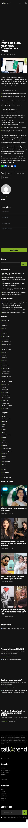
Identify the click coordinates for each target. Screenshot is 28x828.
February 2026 (6, 336)
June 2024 (5, 390)
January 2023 (6, 403)
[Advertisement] (14, 22)
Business (4, 421)
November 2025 (6, 344)
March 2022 (5, 408)
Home (2, 789)
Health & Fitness (6, 448)
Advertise (3, 793)
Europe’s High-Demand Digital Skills (12, 649)
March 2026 (5, 334)
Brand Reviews (6, 419)
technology (6, 177)
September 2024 (7, 382)
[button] (26, 4)
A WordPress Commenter (9, 310)
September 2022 (7, 406)
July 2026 (4, 323)
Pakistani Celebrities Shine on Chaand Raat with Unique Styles (12, 306)
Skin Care (4, 464)
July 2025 (4, 355)
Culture (4, 429)
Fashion (4, 437)
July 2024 (4, 387)
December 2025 (6, 341)
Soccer (4, 467)
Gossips (4, 445)
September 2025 (7, 350)
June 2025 (5, 357)
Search (3, 259)
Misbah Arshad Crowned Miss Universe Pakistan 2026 (13, 274)
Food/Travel (5, 443)
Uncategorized (6, 477)
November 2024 (6, 376)
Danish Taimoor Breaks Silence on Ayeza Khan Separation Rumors (13, 284)
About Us (3, 798)
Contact (3, 791)
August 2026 (5, 320)
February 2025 (6, 368)
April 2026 (4, 331)
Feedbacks (4, 796)
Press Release (6, 461)
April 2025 (4, 363)
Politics (4, 459)
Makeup (4, 456)
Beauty (4, 416)
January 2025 (6, 371)
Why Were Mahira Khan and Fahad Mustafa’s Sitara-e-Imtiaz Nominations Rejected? (13, 279)
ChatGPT (9, 173)
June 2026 (5, 325)
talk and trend (20, 173)
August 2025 (5, 352)
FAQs (2, 800)
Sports (4, 469)
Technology (5, 40)
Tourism (4, 475)
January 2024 (6, 398)
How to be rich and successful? (11, 680)
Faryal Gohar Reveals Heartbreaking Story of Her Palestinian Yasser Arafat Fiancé (14, 289)
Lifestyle (4, 453)
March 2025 (5, 366)
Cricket (4, 427)
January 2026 (6, 339)
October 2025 (6, 347)
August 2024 (5, 384)
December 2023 (6, 400)
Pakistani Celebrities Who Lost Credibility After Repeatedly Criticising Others (14, 293)
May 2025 (4, 360)
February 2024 (6, 395)
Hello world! (21, 310)
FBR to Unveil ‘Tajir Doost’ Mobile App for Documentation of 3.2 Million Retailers (13, 713)
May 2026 (4, 328)
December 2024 (6, 374)
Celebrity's (5, 424)
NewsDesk (4, 656)
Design (4, 432)
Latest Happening (7, 451)
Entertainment (6, 435)
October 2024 (6, 379)
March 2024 (5, 392)
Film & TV (4, 440)
